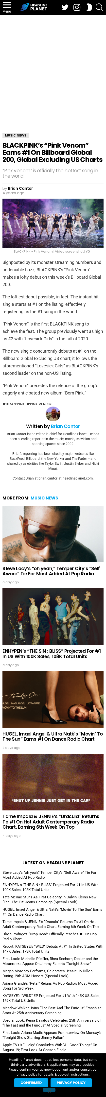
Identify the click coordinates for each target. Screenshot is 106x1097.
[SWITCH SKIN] (89, 7)
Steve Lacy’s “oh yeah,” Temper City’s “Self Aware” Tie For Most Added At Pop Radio (51, 571)
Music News (44, 498)
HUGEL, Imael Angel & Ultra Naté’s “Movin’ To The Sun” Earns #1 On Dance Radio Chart (52, 736)
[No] (49, 1090)
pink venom (41, 404)
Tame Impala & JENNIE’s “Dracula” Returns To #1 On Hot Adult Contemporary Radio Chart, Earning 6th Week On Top (50, 821)
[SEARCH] (100, 7)
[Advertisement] (53, 70)
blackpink (15, 404)
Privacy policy (71, 1082)
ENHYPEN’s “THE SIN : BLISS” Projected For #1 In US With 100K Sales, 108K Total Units (51, 654)
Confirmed (31, 1082)
